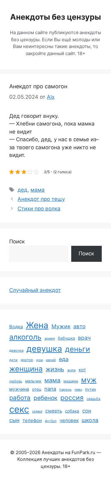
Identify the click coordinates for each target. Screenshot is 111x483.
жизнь (55, 369)
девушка (44, 349)
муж (89, 379)
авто (79, 326)
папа (50, 389)
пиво (78, 389)
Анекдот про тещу (41, 199)
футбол (50, 421)
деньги (77, 349)
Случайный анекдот (35, 290)
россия (72, 397)
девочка (16, 350)
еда (63, 359)
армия (49, 338)
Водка (16, 326)
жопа (71, 370)
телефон (32, 420)
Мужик (60, 326)
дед (22, 190)
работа (20, 397)
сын (14, 420)
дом (39, 360)
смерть (53, 411)
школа (90, 420)
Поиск (17, 241)
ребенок (45, 397)
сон (86, 411)
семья (37, 411)
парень (65, 389)
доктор (27, 360)
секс (19, 409)
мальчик (33, 381)
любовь (15, 381)
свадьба (93, 399)
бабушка (66, 338)
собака (72, 411)
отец (36, 389)
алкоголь (25, 337)
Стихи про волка (39, 209)
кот (82, 369)
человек (69, 420)
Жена (37, 325)
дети (13, 360)
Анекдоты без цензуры (55, 17)
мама (38, 190)
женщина (26, 368)
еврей (51, 360)
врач (84, 337)
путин (90, 389)
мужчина (19, 389)
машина (71, 381)
